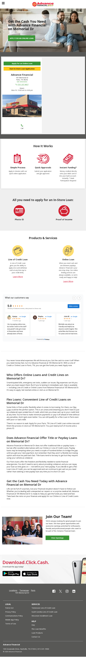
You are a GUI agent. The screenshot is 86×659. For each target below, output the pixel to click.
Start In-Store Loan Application (22, 69)
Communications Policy (14, 616)
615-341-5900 (43, 649)
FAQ (33, 625)
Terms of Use (10, 623)
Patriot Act (9, 608)
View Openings (57, 538)
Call (22, 128)
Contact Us (36, 637)
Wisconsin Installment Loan (42, 616)
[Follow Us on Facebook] (54, 593)
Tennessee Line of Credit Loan (43, 608)
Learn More (18, 276)
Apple (31, 573)
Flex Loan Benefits (39, 629)
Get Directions (22, 82)
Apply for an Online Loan (21, 38)
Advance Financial (11, 644)
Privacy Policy (10, 612)
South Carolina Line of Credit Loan (44, 612)
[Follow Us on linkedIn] (74, 593)
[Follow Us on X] (60, 593)
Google (11, 573)
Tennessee (24, 590)
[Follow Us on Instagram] (67, 593)
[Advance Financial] (43, 4)
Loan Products (37, 633)
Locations (13, 590)
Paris (33, 590)
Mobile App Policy (12, 620)
